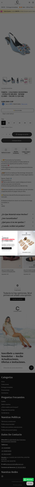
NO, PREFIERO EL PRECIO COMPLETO (6, 250)
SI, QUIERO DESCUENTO (6, 248)
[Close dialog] (34, 231)
